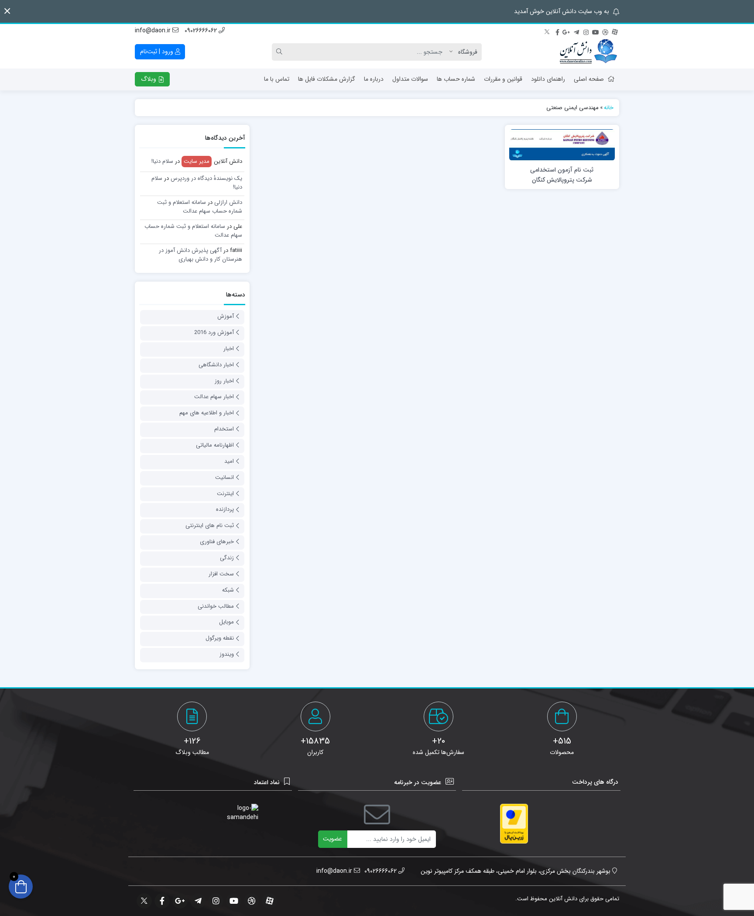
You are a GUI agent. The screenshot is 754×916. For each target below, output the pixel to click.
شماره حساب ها (456, 79)
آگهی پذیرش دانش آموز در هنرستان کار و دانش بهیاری (200, 255)
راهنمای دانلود (548, 79)
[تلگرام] (576, 31)
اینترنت (225, 493)
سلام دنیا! (162, 161)
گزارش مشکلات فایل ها (326, 79)
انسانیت (224, 477)
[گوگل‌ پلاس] (566, 31)
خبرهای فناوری (217, 541)
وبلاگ (149, 79)
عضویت (332, 839)
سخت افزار (221, 574)
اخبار (228, 348)
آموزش (225, 316)
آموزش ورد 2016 (214, 332)
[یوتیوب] (595, 31)
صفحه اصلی (589, 79)
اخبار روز (224, 381)
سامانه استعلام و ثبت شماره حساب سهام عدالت (199, 207)
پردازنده (225, 509)
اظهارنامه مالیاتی (215, 445)
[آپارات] (614, 31)
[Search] (280, 52)
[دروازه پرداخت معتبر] (514, 824)
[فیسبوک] (557, 31)
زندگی (227, 557)
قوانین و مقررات (503, 79)
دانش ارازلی (228, 202)
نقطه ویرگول (220, 638)
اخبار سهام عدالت (214, 396)
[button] (7, 11)
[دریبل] (605, 31)
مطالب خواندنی (216, 606)
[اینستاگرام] (586, 31)
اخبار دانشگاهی (216, 364)
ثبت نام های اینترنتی (209, 525)
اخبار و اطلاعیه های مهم (206, 412)
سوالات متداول (410, 79)
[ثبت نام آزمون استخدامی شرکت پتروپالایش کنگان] (562, 144)
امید (229, 461)
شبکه (228, 590)
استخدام (224, 429)
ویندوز (226, 654)
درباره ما (374, 79)
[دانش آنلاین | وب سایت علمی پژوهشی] (587, 52)
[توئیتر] (547, 31)
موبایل (226, 622)
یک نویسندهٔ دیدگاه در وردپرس (206, 178)
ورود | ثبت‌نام (157, 51)
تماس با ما (276, 79)
